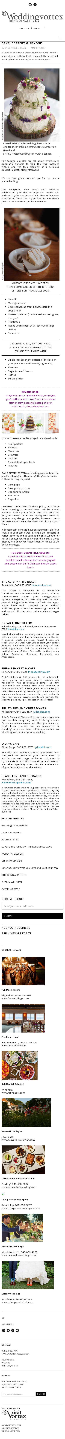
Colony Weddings (11, 1293)
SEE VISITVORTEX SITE (17, 933)
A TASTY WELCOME (12, 881)
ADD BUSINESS (8, 1324)
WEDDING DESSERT (13, 853)
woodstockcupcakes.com (16, 782)
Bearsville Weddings (13, 1246)
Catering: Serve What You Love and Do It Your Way (30, 867)
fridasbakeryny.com (39, 671)
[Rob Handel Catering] (20, 1078)
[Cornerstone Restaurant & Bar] (23, 1173)
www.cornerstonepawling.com (19, 1187)
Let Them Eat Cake (12, 860)
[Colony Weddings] (28, 1288)
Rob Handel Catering (13, 1084)
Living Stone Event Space (15, 1199)
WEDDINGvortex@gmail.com (18, 1354)
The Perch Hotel (10, 1037)
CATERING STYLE (11, 889)
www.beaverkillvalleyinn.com (18, 1139)
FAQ (3, 1318)
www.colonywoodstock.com (17, 1302)
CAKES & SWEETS (12, 832)
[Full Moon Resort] (23, 984)
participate (24, 28)
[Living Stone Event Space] (3, 1194)
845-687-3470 (12, 1351)
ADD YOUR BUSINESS (16, 927)
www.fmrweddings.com (15, 998)
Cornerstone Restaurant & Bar (18, 1178)
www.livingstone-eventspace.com (21, 1208)
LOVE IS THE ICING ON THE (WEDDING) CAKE (27, 846)
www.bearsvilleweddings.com (19, 1255)
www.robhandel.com (13, 1092)
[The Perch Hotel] (23, 1031)
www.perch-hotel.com (14, 1045)
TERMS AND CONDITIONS (11, 1431)
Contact (37, 28)
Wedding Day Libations (15, 825)
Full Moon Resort (11, 990)
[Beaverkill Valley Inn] (26, 1126)
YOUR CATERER (10, 839)
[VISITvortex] (32, 21)
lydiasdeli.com (42, 747)
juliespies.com (41, 711)
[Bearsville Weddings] (22, 1241)
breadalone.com (16, 629)
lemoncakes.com (42, 585)
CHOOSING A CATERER (14, 874)
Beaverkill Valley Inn (12, 1131)
